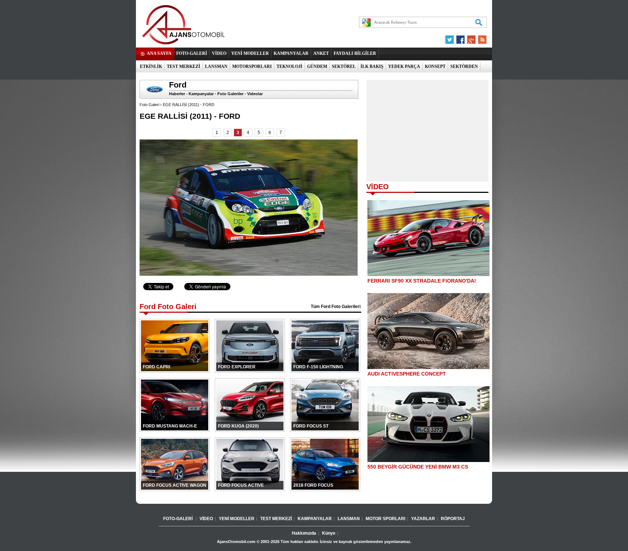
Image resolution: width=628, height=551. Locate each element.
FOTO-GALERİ (191, 53)
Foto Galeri (149, 104)
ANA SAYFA (159, 53)
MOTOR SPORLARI (385, 518)
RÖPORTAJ (453, 518)
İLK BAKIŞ (372, 66)
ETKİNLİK (151, 66)
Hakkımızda (304, 533)
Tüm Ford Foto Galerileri (336, 306)
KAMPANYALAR (291, 53)
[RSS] (480, 38)
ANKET (321, 53)
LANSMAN (216, 66)
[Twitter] (451, 38)
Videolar (255, 94)
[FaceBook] (460, 38)
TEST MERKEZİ (183, 66)
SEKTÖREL (344, 66)
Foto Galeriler (230, 94)
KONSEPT (435, 66)
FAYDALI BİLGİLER (355, 53)
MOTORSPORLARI (252, 66)
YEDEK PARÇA (404, 66)
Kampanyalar (201, 94)
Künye (328, 533)
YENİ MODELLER (250, 53)
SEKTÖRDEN (464, 66)
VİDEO (219, 53)
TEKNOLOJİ (289, 66)
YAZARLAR (423, 518)
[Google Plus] (470, 38)
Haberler (177, 94)
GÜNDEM (317, 66)
